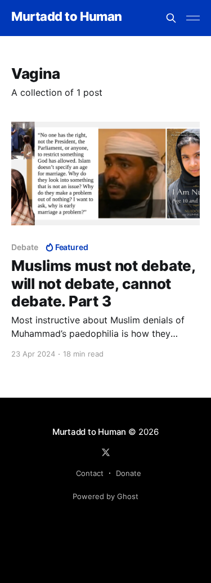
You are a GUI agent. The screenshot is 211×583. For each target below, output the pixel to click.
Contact (90, 473)
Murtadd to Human (66, 17)
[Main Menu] (193, 18)
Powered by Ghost (105, 496)
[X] (105, 452)
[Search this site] (171, 18)
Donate (128, 473)
